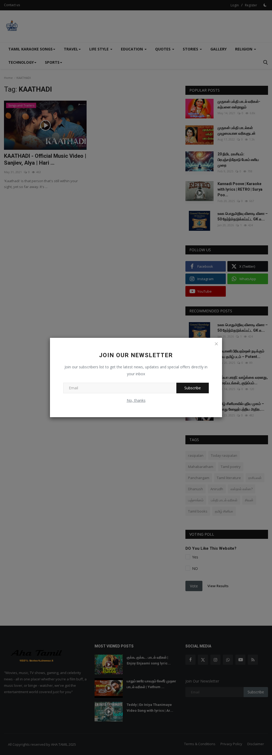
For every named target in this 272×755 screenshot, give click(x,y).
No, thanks (136, 400)
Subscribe (192, 387)
